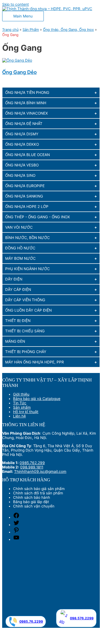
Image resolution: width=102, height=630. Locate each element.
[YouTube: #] (16, 539)
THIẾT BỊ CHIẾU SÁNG (25, 331)
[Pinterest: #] (16, 532)
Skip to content (15, 4)
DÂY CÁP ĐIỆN (18, 289)
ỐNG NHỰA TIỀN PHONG (27, 92)
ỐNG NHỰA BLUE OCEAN (27, 155)
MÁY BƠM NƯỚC (20, 258)
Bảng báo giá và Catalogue (36, 398)
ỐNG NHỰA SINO (20, 175)
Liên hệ (19, 416)
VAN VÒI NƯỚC (19, 227)
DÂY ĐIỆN (13, 279)
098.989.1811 (31, 467)
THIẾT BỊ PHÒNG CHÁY (25, 352)
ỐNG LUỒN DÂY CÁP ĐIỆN (28, 310)
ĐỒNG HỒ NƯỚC (20, 248)
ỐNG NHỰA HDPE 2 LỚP (26, 206)
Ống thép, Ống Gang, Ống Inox (68, 30)
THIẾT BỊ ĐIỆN (17, 320)
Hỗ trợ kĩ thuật (25, 412)
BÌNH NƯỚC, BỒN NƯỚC (27, 237)
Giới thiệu (21, 394)
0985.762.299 (32, 463)
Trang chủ (10, 30)
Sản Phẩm (31, 30)
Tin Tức (19, 403)
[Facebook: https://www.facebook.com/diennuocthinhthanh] (16, 517)
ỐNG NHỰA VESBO (22, 165)
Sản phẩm (22, 407)
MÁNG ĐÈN (15, 341)
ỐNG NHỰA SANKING (24, 196)
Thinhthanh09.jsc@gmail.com (40, 471)
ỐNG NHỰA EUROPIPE (25, 186)
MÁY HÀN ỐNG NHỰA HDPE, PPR (34, 362)
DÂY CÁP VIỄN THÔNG (25, 300)
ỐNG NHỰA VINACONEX (26, 113)
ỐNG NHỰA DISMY (21, 134)
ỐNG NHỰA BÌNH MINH (25, 103)
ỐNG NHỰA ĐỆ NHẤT (23, 123)
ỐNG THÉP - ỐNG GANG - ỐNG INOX (37, 217)
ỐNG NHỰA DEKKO (22, 144)
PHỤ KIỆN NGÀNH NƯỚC (27, 269)
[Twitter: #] (16, 524)
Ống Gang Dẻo (19, 72)
